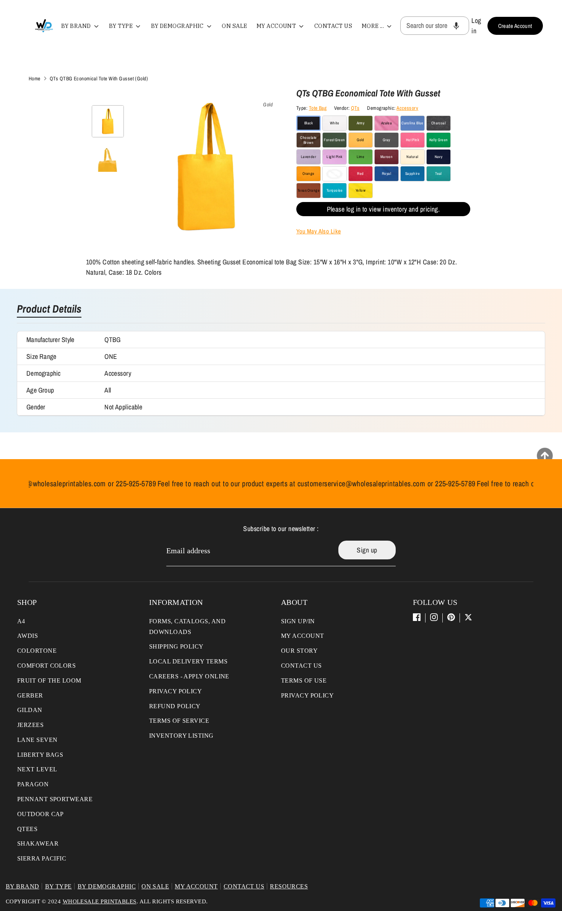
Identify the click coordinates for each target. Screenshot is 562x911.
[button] (456, 25)
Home (35, 78)
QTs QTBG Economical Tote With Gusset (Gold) (99, 78)
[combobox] (435, 25)
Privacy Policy (175, 691)
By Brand (76, 25)
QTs (355, 107)
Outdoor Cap (40, 814)
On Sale (234, 25)
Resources (289, 886)
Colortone (37, 650)
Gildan (29, 710)
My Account (277, 25)
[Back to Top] (544, 455)
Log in (476, 26)
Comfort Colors (46, 665)
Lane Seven (37, 740)
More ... (373, 25)
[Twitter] (468, 617)
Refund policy (175, 706)
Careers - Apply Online (189, 676)
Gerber (30, 695)
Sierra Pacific (41, 858)
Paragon (33, 784)
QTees (27, 829)
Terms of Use (303, 680)
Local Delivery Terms (188, 661)
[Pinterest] (451, 617)
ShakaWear (37, 843)
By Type (121, 25)
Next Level (37, 769)
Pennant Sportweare (55, 799)
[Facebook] (417, 617)
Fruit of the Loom (49, 680)
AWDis (27, 635)
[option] (206, 169)
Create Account (515, 26)
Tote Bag (318, 107)
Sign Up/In (298, 621)
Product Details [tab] (49, 309)
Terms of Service (179, 720)
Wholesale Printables (99, 901)
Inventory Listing (181, 735)
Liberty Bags (40, 754)
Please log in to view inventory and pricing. (383, 209)
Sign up (367, 550)
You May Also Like (318, 231)
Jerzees (30, 725)
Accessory (407, 107)
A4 (21, 621)
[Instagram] (434, 617)
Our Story (299, 650)
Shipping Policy (176, 646)
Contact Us (333, 25)
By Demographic (178, 25)
